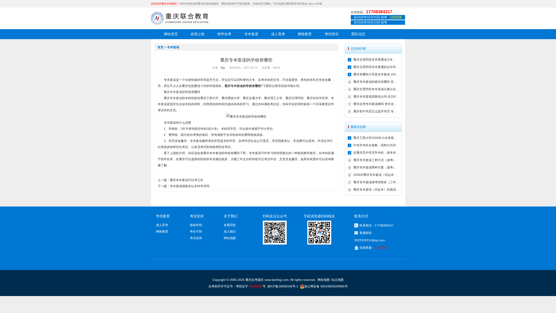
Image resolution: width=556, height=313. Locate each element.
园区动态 (358, 34)
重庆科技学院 (316, 98)
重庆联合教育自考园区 (179, 18)
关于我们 (231, 216)
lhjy (223, 67)
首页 (160, 47)
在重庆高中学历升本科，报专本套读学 (376, 152)
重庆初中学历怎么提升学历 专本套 (376, 111)
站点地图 (337, 279)
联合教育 (275, 86)
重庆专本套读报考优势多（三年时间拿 (376, 182)
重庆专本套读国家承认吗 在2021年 (376, 96)
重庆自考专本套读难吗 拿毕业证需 (376, 104)
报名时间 (196, 225)
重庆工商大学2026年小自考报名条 (376, 138)
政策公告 (198, 34)
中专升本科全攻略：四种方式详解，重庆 (376, 145)
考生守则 (196, 231)
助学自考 (224, 34)
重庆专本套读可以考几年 (186, 180)
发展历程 (230, 225)
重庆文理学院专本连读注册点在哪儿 (376, 89)
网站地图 (230, 238)
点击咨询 (381, 247)
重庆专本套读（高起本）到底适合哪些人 (376, 189)
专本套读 (251, 34)
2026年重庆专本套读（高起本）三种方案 (376, 174)
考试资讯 (332, 34)
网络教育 (305, 34)
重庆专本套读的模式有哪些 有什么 (376, 81)
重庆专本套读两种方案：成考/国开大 (376, 167)
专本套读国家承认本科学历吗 (189, 186)
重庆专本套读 (234, 86)
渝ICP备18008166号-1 (282, 286)
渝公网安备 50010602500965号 (326, 286)
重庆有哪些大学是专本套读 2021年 (376, 74)
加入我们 (230, 231)
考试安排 (196, 238)
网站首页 (171, 34)
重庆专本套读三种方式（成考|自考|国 (376, 160)
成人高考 (278, 34)
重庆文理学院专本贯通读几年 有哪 (376, 59)
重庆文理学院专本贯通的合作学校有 (376, 67)
